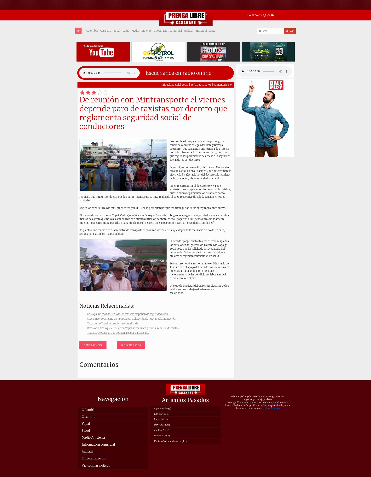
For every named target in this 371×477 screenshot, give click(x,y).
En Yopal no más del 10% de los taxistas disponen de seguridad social (128, 314)
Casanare (105, 30)
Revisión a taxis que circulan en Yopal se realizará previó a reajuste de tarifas (133, 328)
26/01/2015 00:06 (201, 84)
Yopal (116, 30)
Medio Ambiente (141, 30)
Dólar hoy (253, 15)
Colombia (92, 30)
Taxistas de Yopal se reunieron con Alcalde (112, 323)
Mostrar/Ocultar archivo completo (170, 441)
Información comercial (168, 30)
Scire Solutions (272, 408)
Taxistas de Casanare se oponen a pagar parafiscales (118, 332)
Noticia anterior (93, 345)
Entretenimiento (205, 30)
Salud (126, 30)
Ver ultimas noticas (96, 465)
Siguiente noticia (131, 345)
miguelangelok (171, 84)
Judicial (188, 30)
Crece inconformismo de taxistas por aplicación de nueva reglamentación (131, 318)
